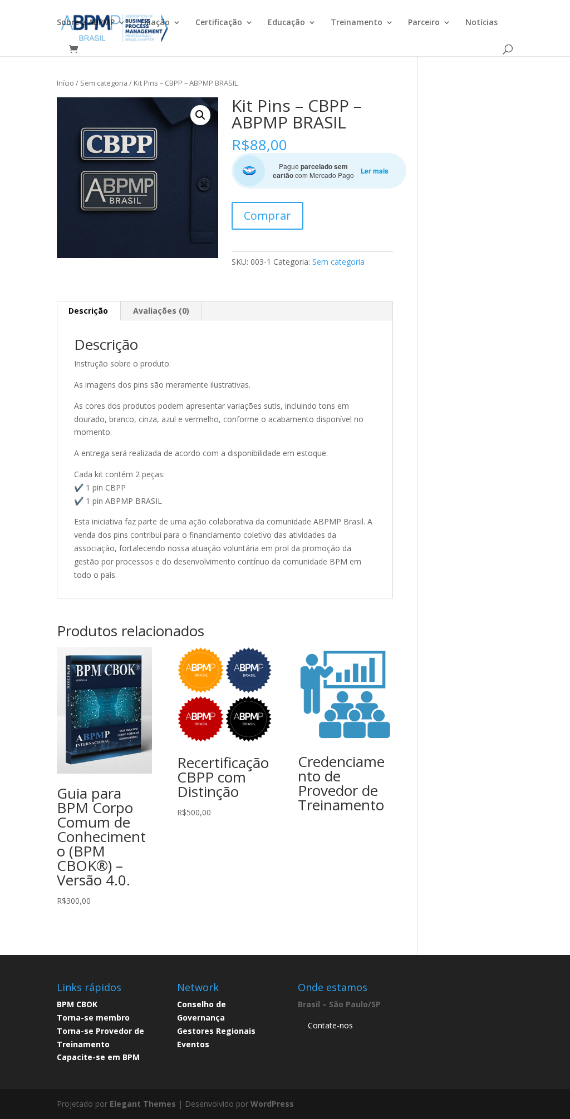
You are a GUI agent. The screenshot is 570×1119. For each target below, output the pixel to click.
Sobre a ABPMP (86, 22)
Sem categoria (103, 83)
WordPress (272, 1103)
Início (65, 83)
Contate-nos (330, 1025)
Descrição (88, 310)
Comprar (267, 215)
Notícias (481, 22)
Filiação (155, 22)
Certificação (218, 22)
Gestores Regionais (216, 1031)
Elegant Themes (143, 1103)
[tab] (88, 310)
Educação (286, 22)
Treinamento (356, 22)
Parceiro (424, 22)
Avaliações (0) (161, 310)
